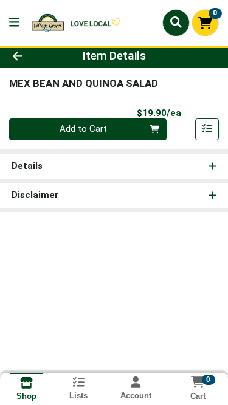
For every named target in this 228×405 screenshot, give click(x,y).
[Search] (176, 22)
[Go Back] (35, 56)
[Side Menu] (14, 22)
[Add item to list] (207, 129)
